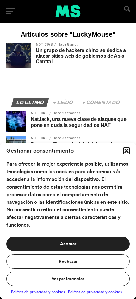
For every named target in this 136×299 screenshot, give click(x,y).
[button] (126, 151)
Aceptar (68, 244)
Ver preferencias (68, 279)
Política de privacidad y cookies (38, 292)
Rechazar (68, 261)
